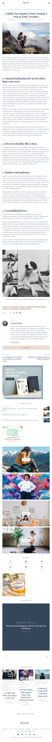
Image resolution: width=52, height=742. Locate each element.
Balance (5, 306)
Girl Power (5, 685)
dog (10, 306)
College (9, 683)
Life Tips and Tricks (29, 9)
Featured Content (21, 622)
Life (22, 9)
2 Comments (21, 19)
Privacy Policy (13, 737)
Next (47, 687)
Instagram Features (24, 684)
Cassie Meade (12, 19)
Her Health (30, 622)
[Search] (48, 656)
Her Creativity (6, 687)
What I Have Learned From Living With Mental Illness (38, 358)
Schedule (5, 308)
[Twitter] (14, 312)
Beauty (4, 683)
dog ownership (30, 306)
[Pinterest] (17, 312)
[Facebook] (11, 312)
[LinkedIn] (34, 734)
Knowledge (17, 9)
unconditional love (25, 308)
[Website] (11, 342)
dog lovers (15, 306)
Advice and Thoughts (8, 681)
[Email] (20, 312)
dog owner (22, 306)
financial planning (41, 306)
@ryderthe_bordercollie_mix (37, 299)
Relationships (23, 686)
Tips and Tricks (40, 9)
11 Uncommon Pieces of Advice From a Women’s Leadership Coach (12, 359)
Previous (4, 687)
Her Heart (11, 9)
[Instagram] (13, 342)
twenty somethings (14, 308)
